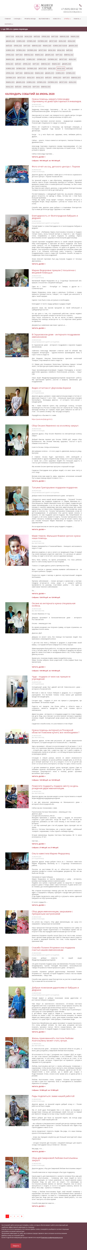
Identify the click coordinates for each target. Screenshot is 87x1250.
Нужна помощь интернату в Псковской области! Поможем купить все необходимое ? (55, 731)
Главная (8, 19)
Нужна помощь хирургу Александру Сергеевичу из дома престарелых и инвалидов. (56, 100)
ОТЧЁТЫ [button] (66, 19)
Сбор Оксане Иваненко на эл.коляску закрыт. (55, 425)
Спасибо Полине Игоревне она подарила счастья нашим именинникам (53, 948)
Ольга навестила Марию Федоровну (51, 853)
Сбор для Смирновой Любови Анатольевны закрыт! (55, 1159)
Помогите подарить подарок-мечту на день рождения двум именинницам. (55, 787)
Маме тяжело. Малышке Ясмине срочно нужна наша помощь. (56, 537)
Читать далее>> (39, 157)
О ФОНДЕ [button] (17, 19)
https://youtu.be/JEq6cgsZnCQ (42, 419)
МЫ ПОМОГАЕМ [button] (44, 19)
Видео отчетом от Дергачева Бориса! (51, 387)
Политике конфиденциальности (52, 1237)
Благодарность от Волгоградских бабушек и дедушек (55, 216)
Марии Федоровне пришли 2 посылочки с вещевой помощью (54, 271)
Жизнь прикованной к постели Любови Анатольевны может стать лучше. (52, 1039)
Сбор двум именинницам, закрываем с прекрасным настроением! (52, 912)
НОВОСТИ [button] (56, 19)
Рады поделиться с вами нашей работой (53, 1096)
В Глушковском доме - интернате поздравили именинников (56, 335)
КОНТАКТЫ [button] (8, 24)
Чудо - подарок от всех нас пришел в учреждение (51, 677)
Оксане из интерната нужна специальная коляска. (53, 604)
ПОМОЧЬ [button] (77, 19)
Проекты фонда (30, 19)
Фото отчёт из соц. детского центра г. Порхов (56, 166)
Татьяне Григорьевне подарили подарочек (55, 487)
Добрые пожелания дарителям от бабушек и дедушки (55, 988)
